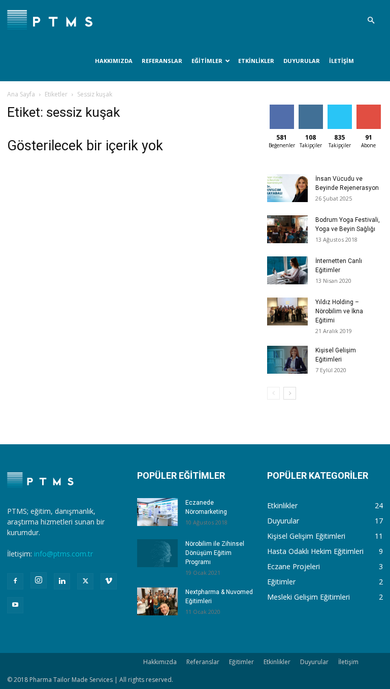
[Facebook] (15, 581)
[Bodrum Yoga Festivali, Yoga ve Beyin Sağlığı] (287, 229)
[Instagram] (38, 580)
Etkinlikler (256, 60)
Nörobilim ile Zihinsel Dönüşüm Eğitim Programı (214, 553)
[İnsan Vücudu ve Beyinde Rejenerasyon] (287, 188)
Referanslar (162, 60)
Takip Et (310, 108)
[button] (371, 20)
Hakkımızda (114, 60)
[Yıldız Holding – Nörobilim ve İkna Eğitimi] (287, 311)
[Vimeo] (109, 581)
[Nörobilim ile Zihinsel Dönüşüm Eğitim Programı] (157, 553)
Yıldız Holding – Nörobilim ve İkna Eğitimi (339, 311)
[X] (85, 581)
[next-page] (289, 393)
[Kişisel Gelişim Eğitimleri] (287, 360)
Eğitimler (206, 60)
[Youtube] (15, 605)
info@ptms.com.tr (63, 554)
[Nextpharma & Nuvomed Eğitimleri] (157, 601)
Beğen (282, 108)
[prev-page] (273, 393)
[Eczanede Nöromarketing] (157, 512)
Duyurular (301, 60)
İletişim (341, 60)
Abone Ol (368, 108)
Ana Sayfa (21, 94)
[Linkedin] (62, 581)
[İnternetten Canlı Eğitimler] (287, 270)
